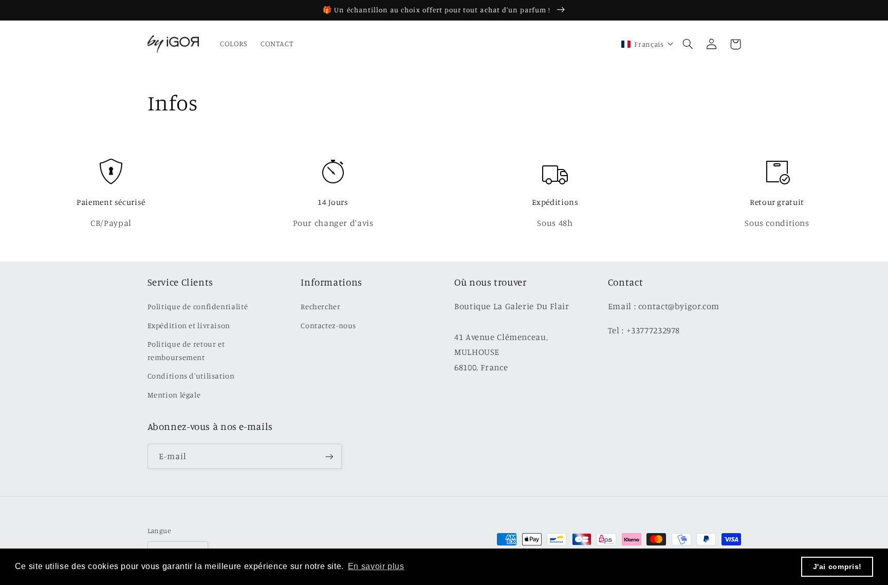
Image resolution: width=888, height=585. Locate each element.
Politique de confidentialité (197, 306)
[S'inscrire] (329, 456)
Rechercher (320, 306)
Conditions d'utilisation (191, 375)
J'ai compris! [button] (837, 566)
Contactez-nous (328, 325)
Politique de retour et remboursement (186, 350)
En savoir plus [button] (376, 566)
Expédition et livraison (189, 325)
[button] (688, 44)
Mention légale (174, 394)
